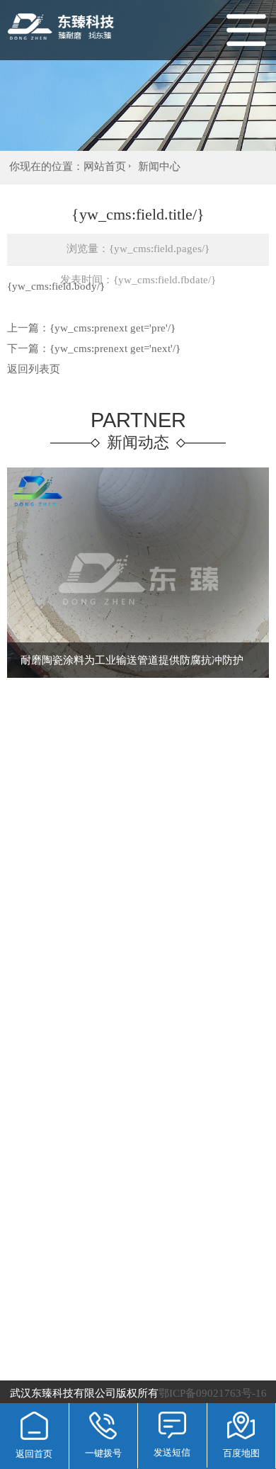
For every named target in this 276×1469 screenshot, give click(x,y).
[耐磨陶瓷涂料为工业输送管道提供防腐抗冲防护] (138, 675)
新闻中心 (159, 166)
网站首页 (105, 166)
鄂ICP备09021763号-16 (138, 1378)
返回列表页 (33, 369)
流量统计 (213, 1378)
